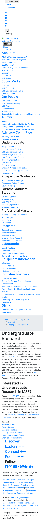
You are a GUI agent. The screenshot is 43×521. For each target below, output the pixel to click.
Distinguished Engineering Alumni (15, 127)
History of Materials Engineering (15, 59)
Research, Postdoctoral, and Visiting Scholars (21, 114)
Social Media (11, 81)
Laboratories (11, 244)
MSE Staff (6, 106)
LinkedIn (5, 85)
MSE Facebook (8, 88)
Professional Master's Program (14, 215)
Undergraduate (9, 139)
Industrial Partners (11, 271)
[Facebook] (6, 18)
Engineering (10, 7)
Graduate (7, 173)
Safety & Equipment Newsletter (15, 256)
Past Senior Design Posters (13, 157)
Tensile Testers (8, 266)
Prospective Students (11, 146)
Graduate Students (9, 197)
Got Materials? (8, 65)
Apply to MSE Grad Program (13, 180)
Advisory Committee (17, 132)
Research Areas (8, 235)
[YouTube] (6, 15)
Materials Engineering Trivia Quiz (15, 67)
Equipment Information (18, 259)
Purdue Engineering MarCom (23, 497)
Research (7, 223)
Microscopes (7, 263)
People (11, 456)
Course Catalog (8, 165)
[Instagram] (6, 13)
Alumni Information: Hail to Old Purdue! (18, 124)
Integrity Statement (11, 485)
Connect (12, 451)
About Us (7, 50)
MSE (27, 319)
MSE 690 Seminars (9, 202)
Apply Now (6, 220)
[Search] (6, 30)
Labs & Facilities (8, 248)
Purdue (8, 5)
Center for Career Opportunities (15, 170)
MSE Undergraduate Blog (12, 91)
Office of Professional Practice (14, 168)
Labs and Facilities (9, 430)
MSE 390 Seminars (9, 162)
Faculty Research (9, 232)
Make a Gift (6, 312)
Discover (12, 441)
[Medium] (6, 23)
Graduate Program (9, 199)
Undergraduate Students (12, 149)
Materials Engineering (11, 41)
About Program (8, 217)
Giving (6, 302)
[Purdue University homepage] (10, 38)
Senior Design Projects (11, 154)
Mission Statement (9, 62)
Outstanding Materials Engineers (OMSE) (19, 129)
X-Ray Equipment (9, 268)
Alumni (7, 117)
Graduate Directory (10, 207)
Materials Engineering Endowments (16, 310)
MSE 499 (12, 357)
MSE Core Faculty (9, 101)
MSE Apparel (7, 78)
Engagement (7, 73)
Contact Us (6, 75)
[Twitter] (11, 467)
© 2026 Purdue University (14, 480)
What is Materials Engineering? (14, 57)
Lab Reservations (9, 250)
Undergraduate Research (12, 238)
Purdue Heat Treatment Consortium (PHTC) (20, 286)
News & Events (8, 70)
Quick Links (12, 2)
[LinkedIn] (6, 21)
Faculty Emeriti (8, 109)
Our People (8, 93)
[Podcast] (6, 26)
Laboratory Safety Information (14, 253)
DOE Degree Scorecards (13, 488)
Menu (8, 44)
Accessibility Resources (13, 503)
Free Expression (27, 485)
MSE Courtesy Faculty (11, 103)
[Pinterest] (23, 467)
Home (5, 47)
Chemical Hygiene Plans (12, 438)
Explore (11, 446)
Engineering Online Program (13, 183)
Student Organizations (11, 160)
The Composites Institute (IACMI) (15, 300)
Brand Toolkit (20, 490)
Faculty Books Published (12, 240)
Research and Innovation (12, 230)
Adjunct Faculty (8, 111)
